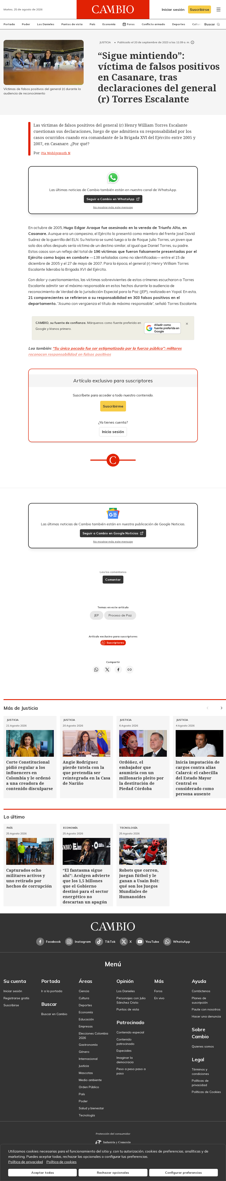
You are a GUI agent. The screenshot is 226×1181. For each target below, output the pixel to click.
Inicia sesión (113, 431)
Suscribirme (113, 406)
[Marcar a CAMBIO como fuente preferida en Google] (162, 328)
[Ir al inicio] (113, 9)
